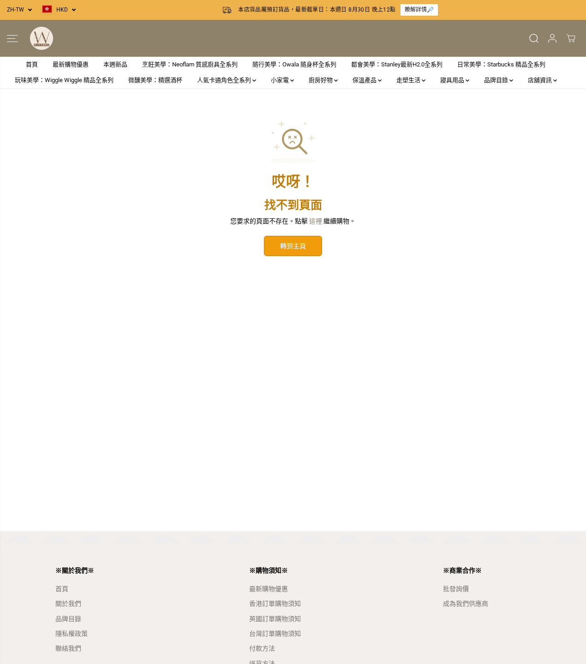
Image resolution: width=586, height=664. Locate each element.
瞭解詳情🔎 (419, 9)
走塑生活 (409, 80)
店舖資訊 (540, 80)
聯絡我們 (68, 648)
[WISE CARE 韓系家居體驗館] (41, 38)
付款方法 (262, 648)
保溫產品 (365, 80)
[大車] (570, 38)
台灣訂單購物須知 (275, 633)
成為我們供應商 (465, 603)
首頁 (32, 64)
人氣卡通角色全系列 (224, 80)
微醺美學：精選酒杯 (155, 80)
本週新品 (115, 64)
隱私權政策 (71, 633)
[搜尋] (534, 38)
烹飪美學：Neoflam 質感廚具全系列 (190, 64)
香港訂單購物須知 (275, 603)
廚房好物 (321, 80)
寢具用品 (453, 80)
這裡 (315, 221)
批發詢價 (456, 588)
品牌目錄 (496, 80)
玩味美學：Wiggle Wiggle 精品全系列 (64, 80)
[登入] (552, 38)
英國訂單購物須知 (275, 618)
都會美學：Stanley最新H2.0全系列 (396, 64)
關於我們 (68, 603)
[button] (12, 38)
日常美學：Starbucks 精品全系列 (501, 64)
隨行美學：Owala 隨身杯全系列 (294, 64)
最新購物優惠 (71, 64)
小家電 (280, 80)
